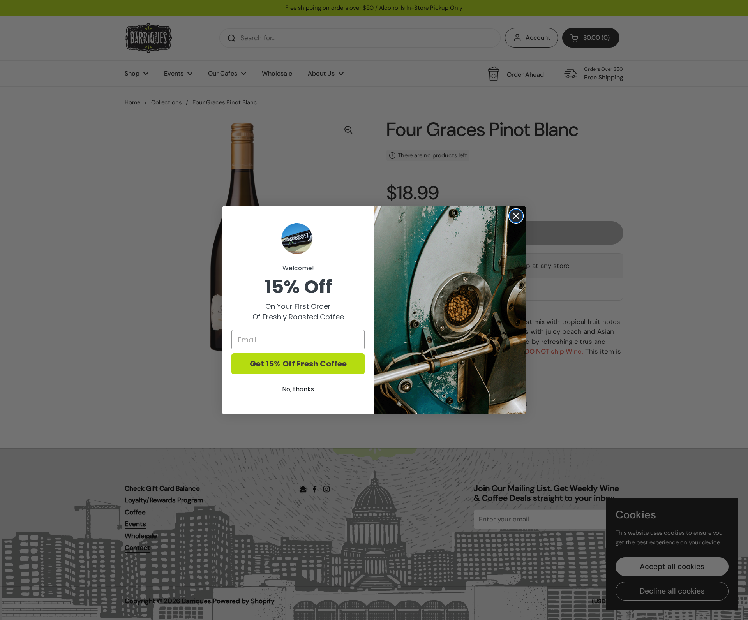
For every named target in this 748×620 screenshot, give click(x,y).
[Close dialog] (516, 216)
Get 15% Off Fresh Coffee (298, 363)
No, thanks (298, 389)
